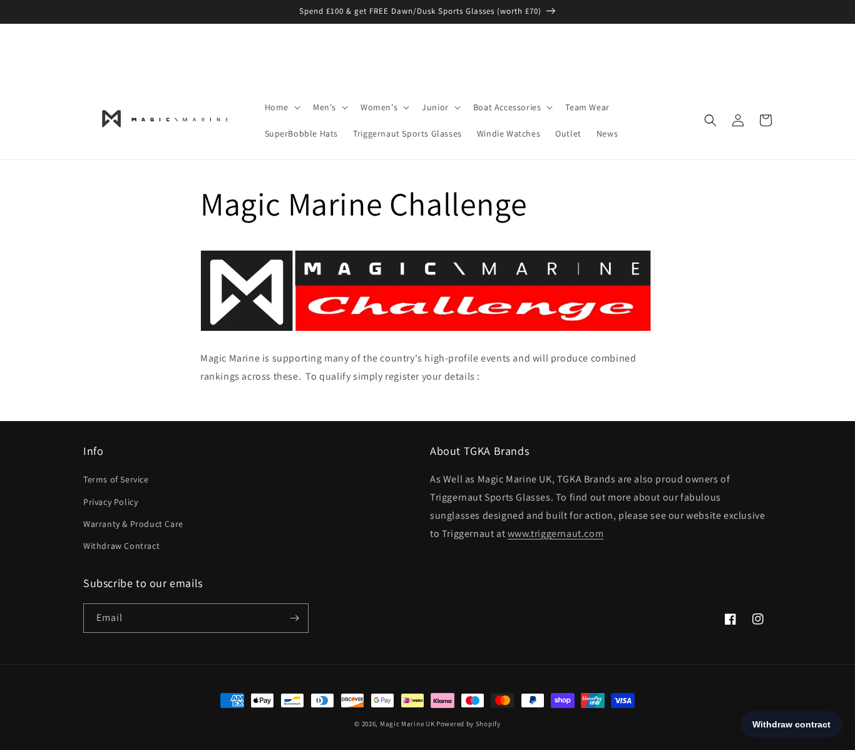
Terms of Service (116, 479)
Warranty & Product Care (133, 523)
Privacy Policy (110, 502)
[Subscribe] (294, 618)
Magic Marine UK (407, 723)
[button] (281, 107)
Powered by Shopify (468, 723)
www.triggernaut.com (555, 533)
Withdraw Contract (121, 545)
